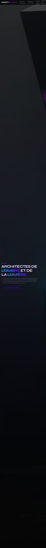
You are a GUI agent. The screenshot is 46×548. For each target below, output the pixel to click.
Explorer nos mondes (11, 287)
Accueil (16, 2)
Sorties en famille (44, 2)
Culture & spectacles (23, 2)
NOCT (7, 2)
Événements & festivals (31, 2)
